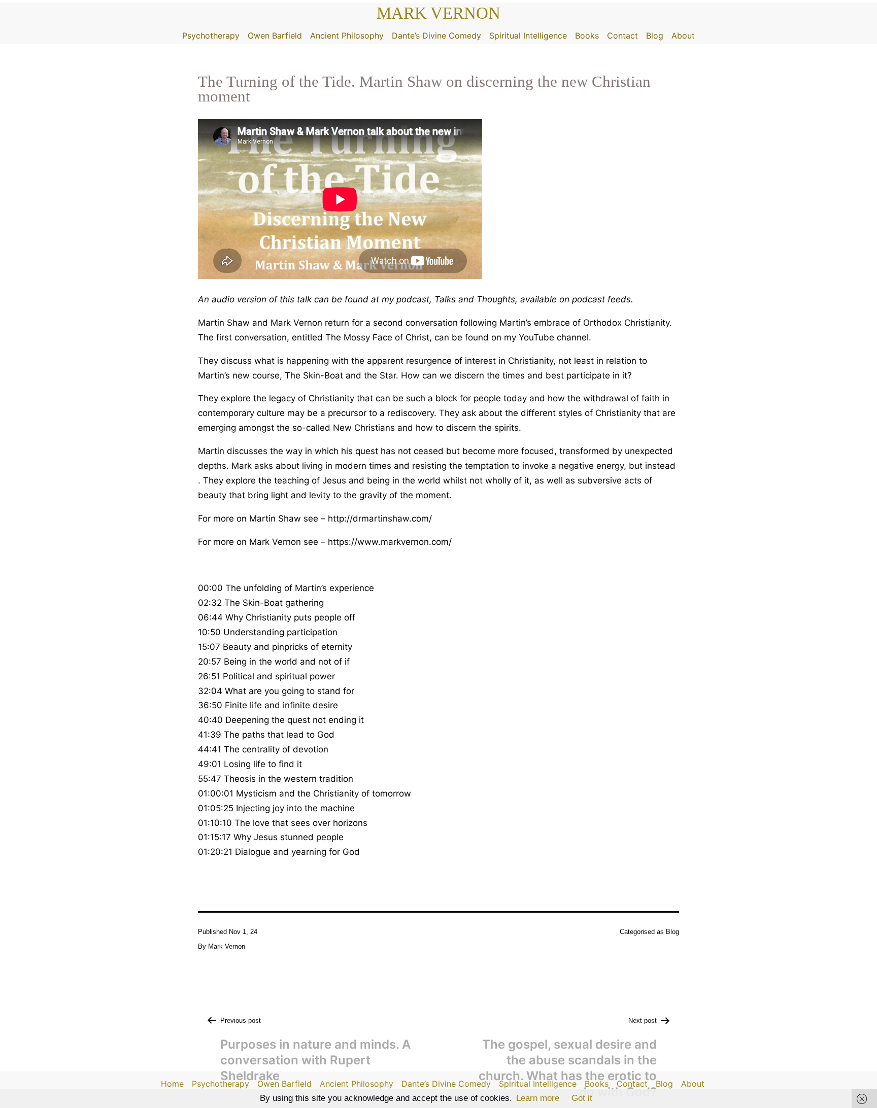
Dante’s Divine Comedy (436, 35)
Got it (581, 1098)
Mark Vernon (438, 13)
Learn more (537, 1098)
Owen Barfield (275, 35)
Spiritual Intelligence (528, 35)
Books (587, 35)
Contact (622, 35)
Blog (654, 35)
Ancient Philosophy (347, 35)
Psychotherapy (211, 35)
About (683, 35)
